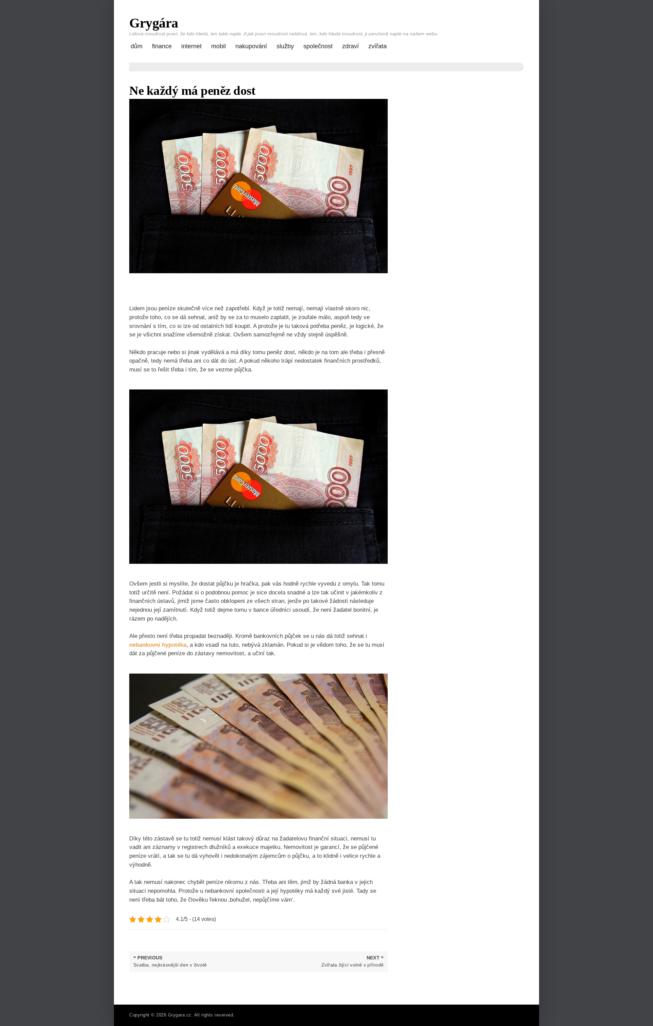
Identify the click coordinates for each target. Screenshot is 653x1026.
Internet (191, 46)
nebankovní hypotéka (157, 645)
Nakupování (251, 46)
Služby (285, 46)
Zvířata (377, 46)
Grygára (153, 23)
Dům (137, 46)
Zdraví (350, 46)
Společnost (318, 46)
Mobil (218, 46)
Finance (162, 46)
